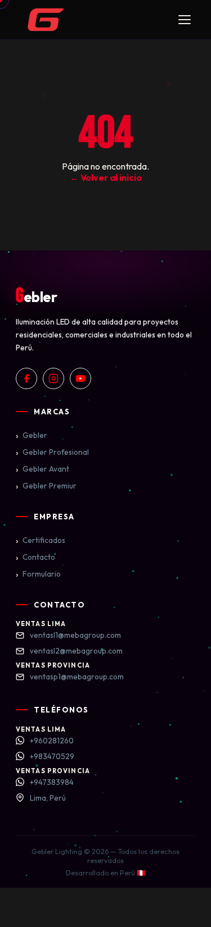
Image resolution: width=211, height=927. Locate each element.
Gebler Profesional (52, 452)
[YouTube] (80, 378)
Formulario (38, 573)
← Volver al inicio (106, 177)
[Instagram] (53, 378)
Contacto (35, 557)
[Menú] (184, 20)
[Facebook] (26, 378)
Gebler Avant (42, 468)
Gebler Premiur (46, 485)
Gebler (31, 435)
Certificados (40, 540)
